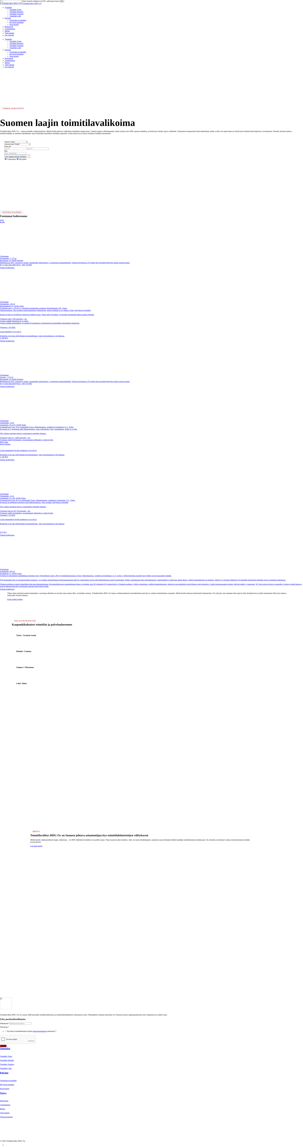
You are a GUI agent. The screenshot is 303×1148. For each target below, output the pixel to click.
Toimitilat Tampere (16, 46)
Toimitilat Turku (15, 41)
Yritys (3, 1093)
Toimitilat (8, 39)
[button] (15, 599)
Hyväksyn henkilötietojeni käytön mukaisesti (31, 1031)
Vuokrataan (11, 159)
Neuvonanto (14, 56)
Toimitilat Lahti (15, 48)
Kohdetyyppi (9, 144)
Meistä (7, 63)
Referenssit (9, 58)
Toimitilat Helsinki (16, 43)
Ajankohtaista (10, 61)
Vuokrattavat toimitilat (17, 52)
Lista (2, 220)
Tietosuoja (4, 1027)
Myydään (22, 159)
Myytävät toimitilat (16, 54)
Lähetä (3, 1046)
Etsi (61, 1)
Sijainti (7, 142)
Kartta (2, 222)
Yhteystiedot (9, 65)
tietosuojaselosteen (40, 1031)
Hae (5, 151)
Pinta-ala (7, 146)
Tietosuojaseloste (6, 1117)
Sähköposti (5, 1023)
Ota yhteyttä (9, 67)
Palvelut (8, 50)
